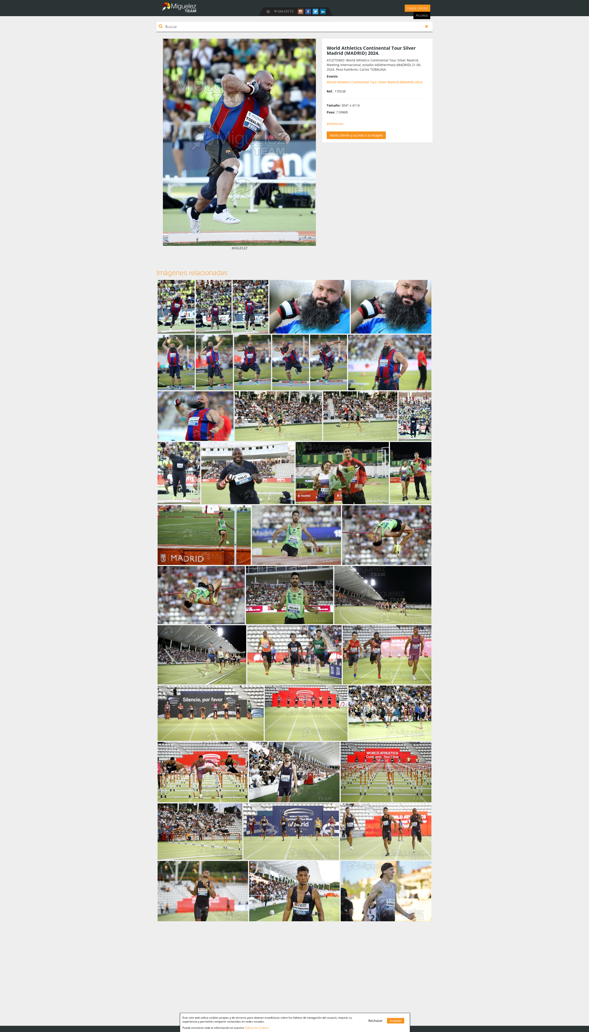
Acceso (422, 15)
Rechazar (375, 1020)
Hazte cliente (417, 8)
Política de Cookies (257, 1028)
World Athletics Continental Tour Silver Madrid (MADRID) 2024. (375, 82)
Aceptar (396, 1020)
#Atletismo (335, 124)
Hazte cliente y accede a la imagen (356, 135)
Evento (332, 76)
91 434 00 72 (284, 11)
